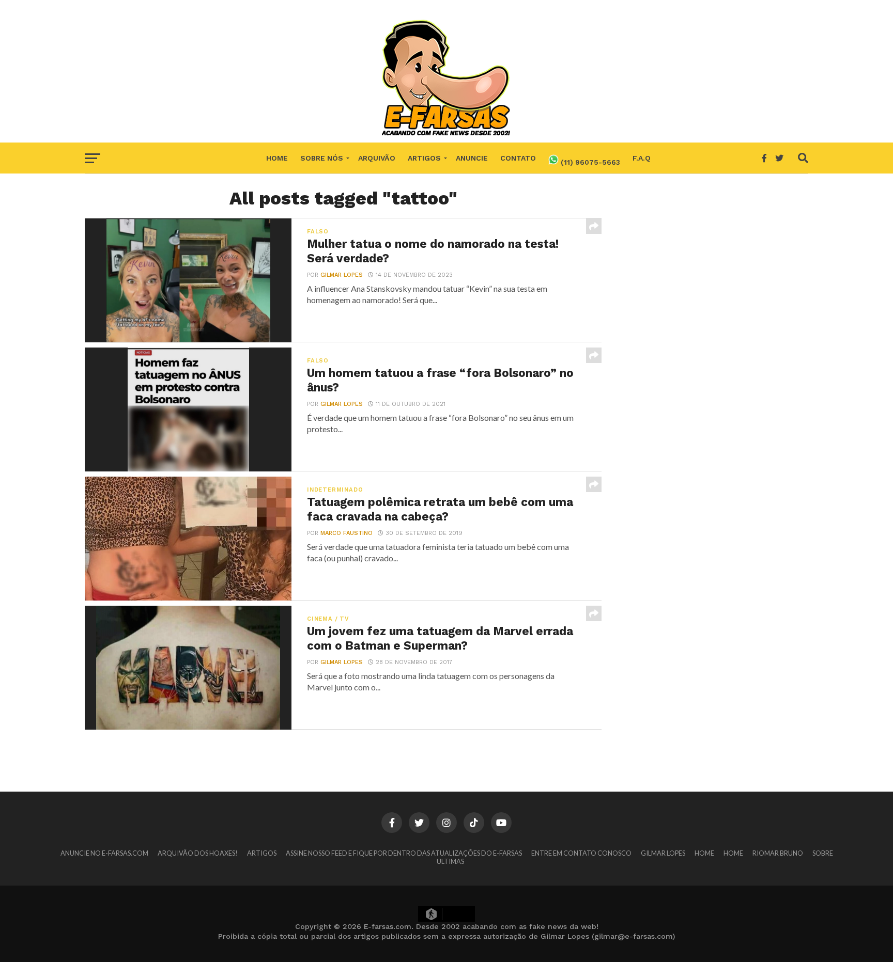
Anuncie (472, 158)
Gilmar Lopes (341, 275)
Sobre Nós (321, 158)
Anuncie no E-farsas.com (104, 853)
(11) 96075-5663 (589, 162)
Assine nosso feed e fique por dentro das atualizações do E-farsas (404, 853)
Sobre (822, 853)
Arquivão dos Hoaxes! (198, 853)
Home (277, 158)
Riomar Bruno (777, 853)
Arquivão (376, 158)
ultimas (450, 861)
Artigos (424, 158)
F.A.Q (642, 158)
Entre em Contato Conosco (581, 853)
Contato (518, 158)
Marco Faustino (346, 533)
